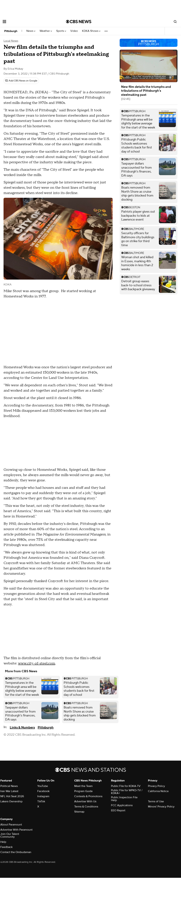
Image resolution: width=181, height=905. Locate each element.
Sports (60, 31)
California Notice (158, 791)
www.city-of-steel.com (36, 663)
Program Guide (83, 791)
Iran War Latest (9, 791)
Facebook (43, 791)
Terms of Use (156, 801)
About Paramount (11, 824)
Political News (9, 786)
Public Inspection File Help (124, 799)
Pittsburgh (10, 31)
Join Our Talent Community (9, 835)
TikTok (41, 801)
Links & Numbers (22, 727)
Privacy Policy (156, 786)
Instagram (43, 796)
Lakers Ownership (11, 801)
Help (3, 841)
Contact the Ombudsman (15, 852)
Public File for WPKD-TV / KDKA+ (126, 792)
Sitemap (79, 811)
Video (74, 31)
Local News (11, 40)
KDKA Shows (90, 31)
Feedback (6, 847)
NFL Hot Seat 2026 (12, 796)
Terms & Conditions (86, 806)
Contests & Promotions (88, 796)
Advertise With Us (85, 801)
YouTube (42, 786)
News (30, 31)
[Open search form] (175, 22)
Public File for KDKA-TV (126, 786)
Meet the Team (83, 786)
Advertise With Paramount (16, 829)
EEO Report (118, 810)
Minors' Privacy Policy (161, 806)
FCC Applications (122, 805)
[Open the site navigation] (28, 21)
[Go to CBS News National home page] (78, 21)
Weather (45, 31)
